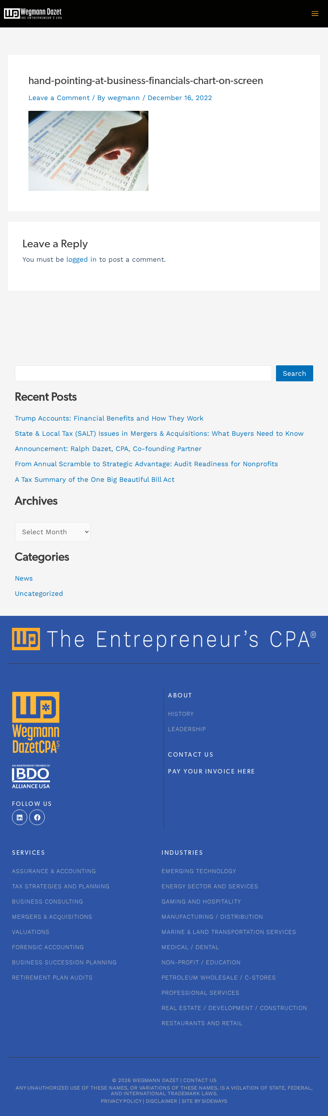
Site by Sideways (204, 1101)
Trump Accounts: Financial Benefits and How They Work (109, 418)
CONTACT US (191, 755)
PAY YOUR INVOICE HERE (212, 772)
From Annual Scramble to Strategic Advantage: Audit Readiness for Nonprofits (146, 464)
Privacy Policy (121, 1101)
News (24, 578)
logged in (81, 259)
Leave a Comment (59, 98)
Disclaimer (161, 1101)
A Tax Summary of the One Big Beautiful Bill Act (94, 479)
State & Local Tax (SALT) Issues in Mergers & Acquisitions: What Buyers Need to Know (159, 433)
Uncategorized (39, 593)
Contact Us (199, 1080)
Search (294, 373)
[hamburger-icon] (315, 13)
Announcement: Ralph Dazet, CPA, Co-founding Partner (108, 449)
